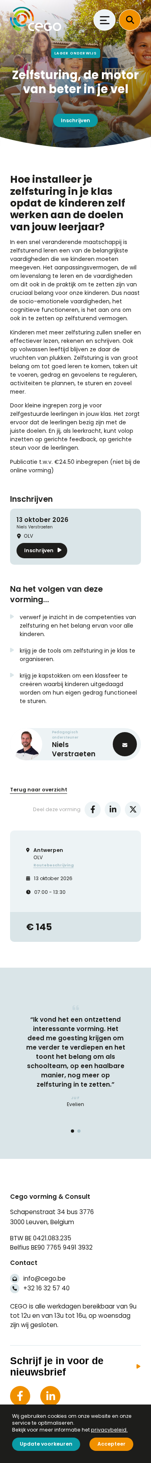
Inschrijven (75, 120)
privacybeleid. (109, 1429)
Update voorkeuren (46, 1443)
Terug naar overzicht (38, 789)
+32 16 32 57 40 (46, 1288)
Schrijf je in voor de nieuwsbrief (56, 1366)
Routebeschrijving (53, 865)
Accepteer (111, 1443)
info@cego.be (44, 1278)
